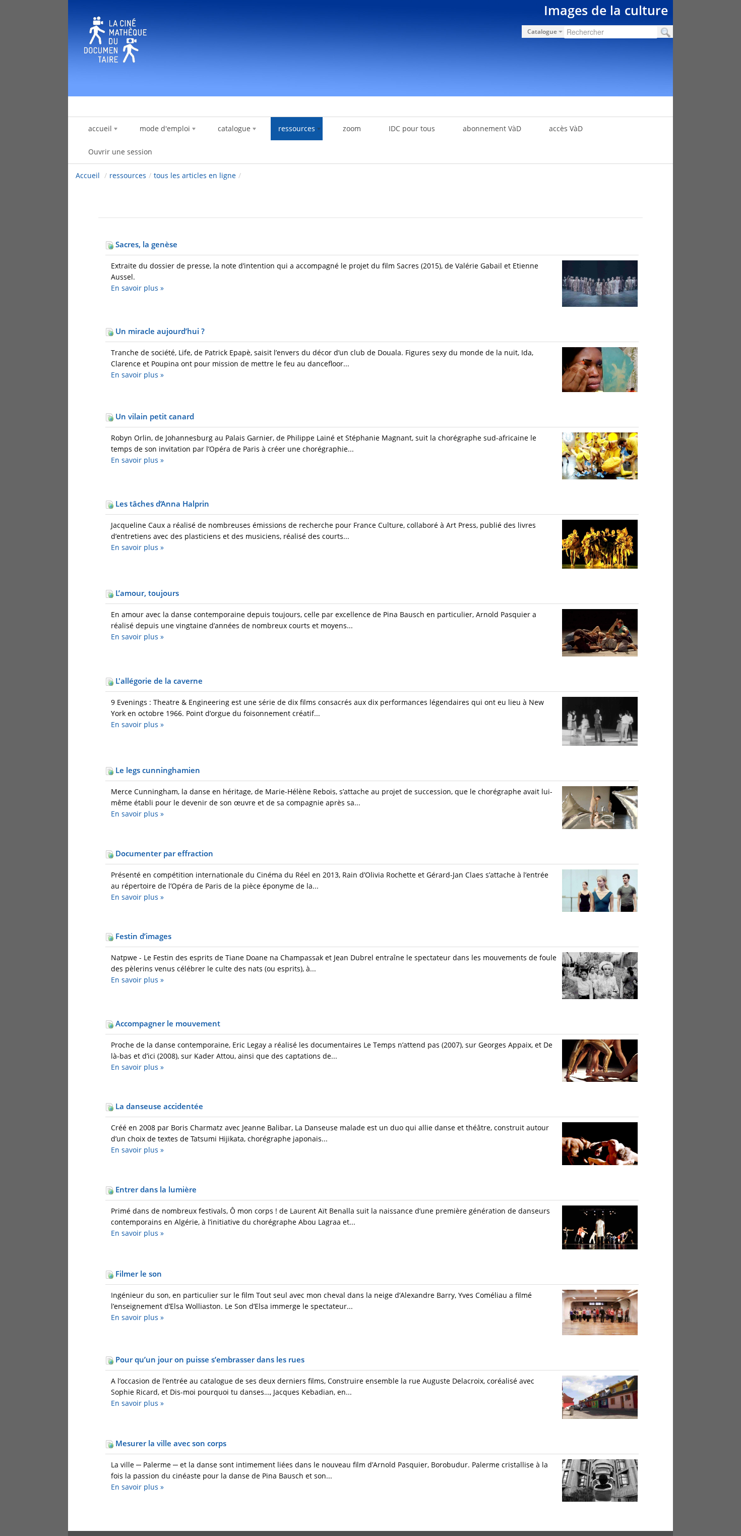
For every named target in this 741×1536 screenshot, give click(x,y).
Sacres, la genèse (145, 244)
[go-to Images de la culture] (370, 46)
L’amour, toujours (146, 593)
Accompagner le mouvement (166, 1023)
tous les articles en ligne (195, 175)
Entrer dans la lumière (155, 1189)
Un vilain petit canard (153, 416)
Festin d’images (142, 936)
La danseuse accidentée (158, 1106)
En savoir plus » (137, 288)
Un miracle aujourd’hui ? (159, 331)
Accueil (88, 175)
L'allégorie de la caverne (158, 681)
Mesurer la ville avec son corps (169, 1443)
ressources (127, 175)
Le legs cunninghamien (156, 770)
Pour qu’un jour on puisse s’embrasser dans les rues (208, 1359)
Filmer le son (137, 1274)
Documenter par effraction (163, 853)
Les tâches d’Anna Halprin (161, 504)
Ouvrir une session (120, 151)
